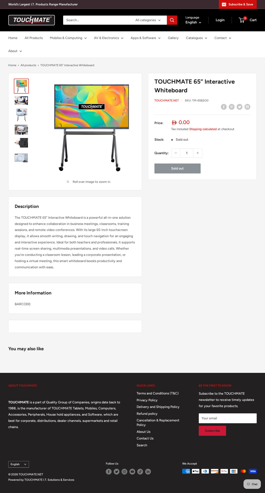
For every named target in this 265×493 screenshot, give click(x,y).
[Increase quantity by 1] (197, 153)
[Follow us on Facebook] (109, 472)
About (12, 51)
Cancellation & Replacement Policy (158, 422)
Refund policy (147, 414)
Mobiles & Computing (66, 38)
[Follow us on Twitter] (116, 472)
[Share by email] (247, 107)
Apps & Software (143, 38)
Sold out (177, 168)
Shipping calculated (203, 129)
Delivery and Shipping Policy (158, 407)
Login (220, 20)
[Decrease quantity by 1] (175, 153)
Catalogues (194, 38)
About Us (143, 432)
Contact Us (145, 438)
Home (12, 38)
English (15, 464)
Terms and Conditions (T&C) (158, 393)
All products (28, 65)
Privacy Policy (147, 400)
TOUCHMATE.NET (166, 100)
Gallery (173, 38)
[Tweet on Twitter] (239, 107)
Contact (220, 38)
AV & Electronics (106, 38)
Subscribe (212, 431)
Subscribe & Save (241, 4)
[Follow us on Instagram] (124, 472)
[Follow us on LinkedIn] (148, 472)
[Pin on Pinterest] (232, 107)
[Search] (172, 20)
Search (142, 445)
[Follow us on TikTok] (140, 472)
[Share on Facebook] (224, 107)
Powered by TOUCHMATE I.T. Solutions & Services (41, 480)
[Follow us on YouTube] (132, 472)
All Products (34, 38)
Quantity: (161, 153)
